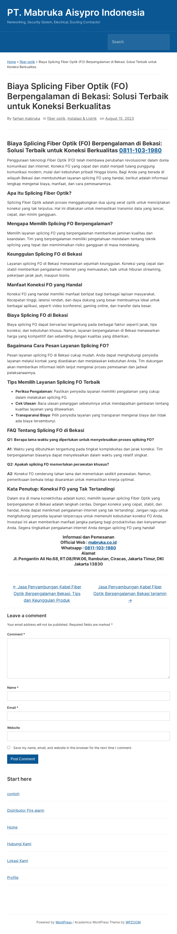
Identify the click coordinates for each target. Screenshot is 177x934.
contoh (13, 793)
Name (13, 687)
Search (162, 42)
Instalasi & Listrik (82, 118)
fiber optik (27, 62)
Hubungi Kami (19, 843)
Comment (16, 634)
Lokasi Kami (17, 860)
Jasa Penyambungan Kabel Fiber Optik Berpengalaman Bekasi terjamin (130, 593)
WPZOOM (133, 922)
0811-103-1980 (140, 150)
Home (11, 62)
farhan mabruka (26, 118)
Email (12, 707)
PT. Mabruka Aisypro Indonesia (76, 12)
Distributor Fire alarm (25, 810)
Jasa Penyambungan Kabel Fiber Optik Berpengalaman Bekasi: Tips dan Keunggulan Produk (47, 593)
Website (13, 728)
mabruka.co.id (102, 542)
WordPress (64, 922)
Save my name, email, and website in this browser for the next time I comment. (72, 748)
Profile (12, 877)
